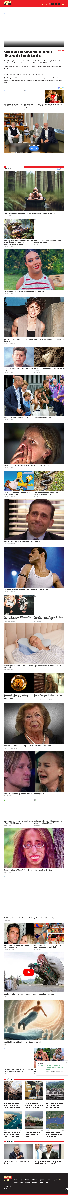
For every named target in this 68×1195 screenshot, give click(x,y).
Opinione (42, 1180)
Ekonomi (27, 1180)
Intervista (35, 1180)
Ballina (16, 1180)
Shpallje (41, 1182)
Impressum (7, 1188)
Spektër (34, 1182)
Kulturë (16, 1182)
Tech (46, 1182)
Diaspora (27, 1182)
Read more (34, 148)
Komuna (49, 1180)
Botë (60, 1180)
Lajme (21, 1180)
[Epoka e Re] (7, 5)
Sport (21, 1182)
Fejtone (55, 1180)
